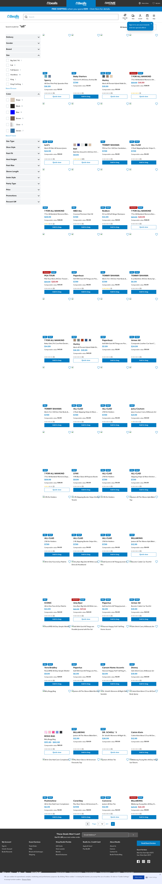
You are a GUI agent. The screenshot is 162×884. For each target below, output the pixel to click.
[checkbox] (7, 60)
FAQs (30, 849)
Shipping (32, 854)
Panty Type (11, 184)
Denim (19, 131)
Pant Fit (9, 153)
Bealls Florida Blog (116, 854)
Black (19, 106)
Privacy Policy (26, 879)
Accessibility (117, 872)
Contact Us (113, 852)
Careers (112, 849)
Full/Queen (15, 70)
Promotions (11, 196)
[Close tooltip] (151, 23)
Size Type (10, 141)
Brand (9, 49)
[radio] (45, 76)
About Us (113, 846)
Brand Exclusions (61, 854)
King (13, 79)
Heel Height (11, 159)
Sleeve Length (12, 172)
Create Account (7, 849)
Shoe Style (10, 147)
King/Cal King (16, 84)
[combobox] (70, 17)
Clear (19, 124)
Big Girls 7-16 (15, 60)
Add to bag (89, 97)
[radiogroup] (47, 76)
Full (12, 65)
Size (8, 55)
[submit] (133, 834)
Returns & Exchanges (36, 852)
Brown (19, 118)
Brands (58, 852)
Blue (19, 112)
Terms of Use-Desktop (75, 872)
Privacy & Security (61, 872)
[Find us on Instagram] (143, 861)
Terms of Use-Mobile (91, 872)
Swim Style (11, 178)
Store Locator (60, 849)
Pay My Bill (86, 849)
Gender (9, 43)
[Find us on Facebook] (138, 861)
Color (8, 94)
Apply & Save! (87, 846)
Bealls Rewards (7, 852)
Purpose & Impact (105, 872)
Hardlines (15, 75)
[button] (151, 877)
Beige (19, 100)
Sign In (4, 846)
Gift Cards (59, 846)
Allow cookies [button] (138, 877)
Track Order (33, 846)
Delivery (9, 37)
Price (8, 190)
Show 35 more (11, 88)
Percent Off (11, 202)
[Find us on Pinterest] (148, 861)
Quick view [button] (61, 97)
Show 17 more (11, 136)
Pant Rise (10, 165)
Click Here (95, 9)
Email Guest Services (148, 843)
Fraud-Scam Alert (129, 872)
